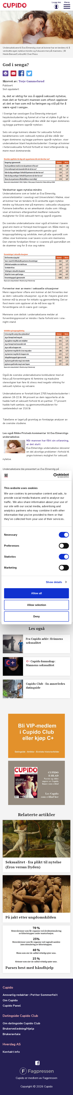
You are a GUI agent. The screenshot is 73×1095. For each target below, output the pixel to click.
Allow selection (36, 604)
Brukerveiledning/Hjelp (18, 1029)
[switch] (64, 546)
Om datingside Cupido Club (21, 1023)
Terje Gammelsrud (31, 81)
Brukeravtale (12, 1034)
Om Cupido (10, 1000)
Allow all (36, 593)
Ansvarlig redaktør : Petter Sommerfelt (30, 995)
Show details (54, 582)
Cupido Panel (12, 1006)
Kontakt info (11, 1052)
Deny (36, 616)
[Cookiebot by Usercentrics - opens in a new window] (53, 475)
